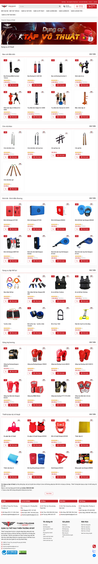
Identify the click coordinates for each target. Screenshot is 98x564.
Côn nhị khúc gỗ (8, 180)
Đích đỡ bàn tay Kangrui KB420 (84, 220)
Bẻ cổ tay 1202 (55, 324)
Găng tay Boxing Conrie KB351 (60, 364)
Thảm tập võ (79, 436)
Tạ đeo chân (7, 324)
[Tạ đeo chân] (13, 314)
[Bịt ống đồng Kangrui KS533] (37, 458)
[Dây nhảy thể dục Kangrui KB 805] (37, 282)
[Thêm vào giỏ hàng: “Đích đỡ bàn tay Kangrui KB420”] (77, 229)
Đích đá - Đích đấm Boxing (12, 198)
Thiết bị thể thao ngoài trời (67, 535)
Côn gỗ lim (78, 148)
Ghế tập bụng (65, 529)
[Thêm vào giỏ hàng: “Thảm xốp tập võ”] (6, 477)
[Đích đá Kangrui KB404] (61, 210)
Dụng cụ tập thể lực (9, 270)
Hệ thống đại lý (46, 527)
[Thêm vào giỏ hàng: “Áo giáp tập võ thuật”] (6, 445)
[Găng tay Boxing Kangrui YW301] (37, 354)
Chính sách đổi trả (47, 538)
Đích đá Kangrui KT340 (11, 220)
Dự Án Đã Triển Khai (83, 1)
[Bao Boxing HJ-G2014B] (37, 66)
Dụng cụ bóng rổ (64, 11)
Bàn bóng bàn (65, 531)
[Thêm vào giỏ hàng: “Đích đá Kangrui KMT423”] (6, 261)
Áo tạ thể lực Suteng (81, 292)
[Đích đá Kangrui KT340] (13, 210)
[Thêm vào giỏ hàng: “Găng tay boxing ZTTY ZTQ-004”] (53, 405)
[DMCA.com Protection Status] (23, 552)
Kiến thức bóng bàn (85, 524)
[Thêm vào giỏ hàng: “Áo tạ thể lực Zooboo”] (53, 301)
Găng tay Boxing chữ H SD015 (84, 364)
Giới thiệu (64, 1)
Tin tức (90, 1)
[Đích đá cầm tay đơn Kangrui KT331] (84, 242)
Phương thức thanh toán (47, 533)
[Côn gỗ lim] (84, 138)
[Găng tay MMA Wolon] (37, 386)
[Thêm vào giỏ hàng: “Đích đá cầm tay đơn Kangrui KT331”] (77, 261)
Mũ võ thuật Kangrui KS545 (59, 436)
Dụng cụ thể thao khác (9, 14)
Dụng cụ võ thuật (38, 11)
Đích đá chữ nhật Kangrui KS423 (35, 252)
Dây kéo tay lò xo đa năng (82, 324)
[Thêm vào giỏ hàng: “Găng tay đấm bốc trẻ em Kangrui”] (77, 405)
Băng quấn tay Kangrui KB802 (84, 468)
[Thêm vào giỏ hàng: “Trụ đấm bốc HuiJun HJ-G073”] (53, 116)
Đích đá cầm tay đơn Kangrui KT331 (83, 252)
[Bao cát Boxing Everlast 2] (61, 66)
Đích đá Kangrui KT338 (34, 220)
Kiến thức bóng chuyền (86, 533)
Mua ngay (14, 85)
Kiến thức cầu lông (85, 529)
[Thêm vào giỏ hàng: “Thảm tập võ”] (77, 445)
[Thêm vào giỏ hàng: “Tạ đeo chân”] (6, 333)
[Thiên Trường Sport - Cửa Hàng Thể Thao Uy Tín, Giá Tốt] (8, 6)
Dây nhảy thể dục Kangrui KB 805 (36, 293)
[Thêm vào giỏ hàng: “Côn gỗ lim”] (77, 157)
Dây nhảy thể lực (9, 292)
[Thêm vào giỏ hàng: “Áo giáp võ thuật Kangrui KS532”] (29, 445)
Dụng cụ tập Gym (26, 11)
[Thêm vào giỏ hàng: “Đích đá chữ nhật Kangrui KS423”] (29, 261)
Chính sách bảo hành (48, 536)
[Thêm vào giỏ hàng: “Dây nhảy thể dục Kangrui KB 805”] (29, 301)
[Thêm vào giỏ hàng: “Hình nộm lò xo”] (77, 85)
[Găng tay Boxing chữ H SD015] (84, 354)
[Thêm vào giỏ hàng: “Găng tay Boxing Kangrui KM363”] (6, 371)
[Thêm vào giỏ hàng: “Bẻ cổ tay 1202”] (53, 333)
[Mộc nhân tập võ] (84, 98)
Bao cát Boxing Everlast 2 (59, 76)
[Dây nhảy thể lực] (13, 282)
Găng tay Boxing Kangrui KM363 (11, 365)
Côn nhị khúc (7, 126)
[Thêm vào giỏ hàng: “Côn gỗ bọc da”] (53, 155)
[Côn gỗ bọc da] (61, 138)
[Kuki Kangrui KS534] (61, 458)
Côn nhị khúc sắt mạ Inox (35, 148)
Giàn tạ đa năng (66, 527)
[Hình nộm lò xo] (84, 66)
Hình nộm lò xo (79, 76)
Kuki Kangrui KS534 (57, 468)
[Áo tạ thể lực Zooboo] (61, 282)
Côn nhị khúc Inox (9, 148)
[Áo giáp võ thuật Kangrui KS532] (37, 426)
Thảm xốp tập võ (9, 468)
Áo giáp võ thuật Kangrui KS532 (37, 436)
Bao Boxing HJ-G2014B (34, 76)
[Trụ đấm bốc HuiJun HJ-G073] (61, 98)
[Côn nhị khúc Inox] (13, 138)
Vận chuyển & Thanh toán (72, 1)
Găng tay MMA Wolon (33, 396)
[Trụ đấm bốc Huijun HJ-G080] (37, 98)
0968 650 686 (6, 544)
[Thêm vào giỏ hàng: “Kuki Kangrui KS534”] (53, 477)
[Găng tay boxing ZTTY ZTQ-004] (61, 386)
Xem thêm (92, 54)
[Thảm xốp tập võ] (13, 458)
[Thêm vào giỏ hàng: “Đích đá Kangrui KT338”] (29, 229)
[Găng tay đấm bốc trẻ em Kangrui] (84, 386)
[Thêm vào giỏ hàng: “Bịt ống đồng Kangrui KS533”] (29, 477)
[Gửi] (59, 6)
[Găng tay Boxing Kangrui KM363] (13, 354)
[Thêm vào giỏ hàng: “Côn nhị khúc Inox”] (6, 157)
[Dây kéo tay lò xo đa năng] (84, 314)
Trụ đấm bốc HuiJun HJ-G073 (60, 108)
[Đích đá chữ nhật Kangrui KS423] (37, 242)
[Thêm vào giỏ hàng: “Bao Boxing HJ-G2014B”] (29, 85)
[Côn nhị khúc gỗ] (13, 170)
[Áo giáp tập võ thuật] (13, 426)
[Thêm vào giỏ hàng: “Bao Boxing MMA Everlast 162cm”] (6, 85)
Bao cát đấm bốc (8, 54)
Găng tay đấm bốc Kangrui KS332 (12, 397)
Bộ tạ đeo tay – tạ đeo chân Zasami (35, 324)
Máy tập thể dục (14, 11)
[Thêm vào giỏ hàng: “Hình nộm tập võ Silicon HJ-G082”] (6, 116)
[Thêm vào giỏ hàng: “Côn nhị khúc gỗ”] (6, 189)
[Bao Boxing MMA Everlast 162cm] (13, 66)
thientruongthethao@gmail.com (11, 546)
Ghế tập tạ (64, 524)
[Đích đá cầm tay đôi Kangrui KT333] (61, 242)
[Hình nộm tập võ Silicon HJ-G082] (13, 98)
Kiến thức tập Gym (85, 527)
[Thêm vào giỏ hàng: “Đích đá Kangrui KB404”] (53, 229)
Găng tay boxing (8, 342)
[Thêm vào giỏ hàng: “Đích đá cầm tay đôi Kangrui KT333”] (53, 261)
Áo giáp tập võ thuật (10, 436)
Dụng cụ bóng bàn (51, 11)
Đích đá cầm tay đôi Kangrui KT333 (59, 252)
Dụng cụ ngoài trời (76, 11)
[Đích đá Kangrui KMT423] (13, 242)
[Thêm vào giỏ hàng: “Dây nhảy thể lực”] (6, 301)
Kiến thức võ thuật (85, 531)
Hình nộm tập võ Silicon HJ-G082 (12, 108)
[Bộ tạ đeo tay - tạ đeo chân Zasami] (37, 314)
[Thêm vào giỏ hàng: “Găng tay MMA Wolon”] (29, 405)
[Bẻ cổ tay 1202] (61, 314)
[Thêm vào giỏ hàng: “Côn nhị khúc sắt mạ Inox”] (29, 157)
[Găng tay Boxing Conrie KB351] (61, 354)
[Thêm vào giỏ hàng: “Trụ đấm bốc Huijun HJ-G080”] (29, 116)
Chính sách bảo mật (48, 540)
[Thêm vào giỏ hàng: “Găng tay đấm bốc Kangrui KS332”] (6, 405)
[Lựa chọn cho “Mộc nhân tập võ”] (77, 116)
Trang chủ (3, 20)
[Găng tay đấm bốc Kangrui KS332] (13, 386)
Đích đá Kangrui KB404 (58, 220)
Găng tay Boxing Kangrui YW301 (37, 364)
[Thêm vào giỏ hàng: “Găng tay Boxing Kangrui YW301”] (29, 373)
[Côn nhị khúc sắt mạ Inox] (37, 138)
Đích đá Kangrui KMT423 (11, 252)
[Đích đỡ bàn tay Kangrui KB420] (84, 210)
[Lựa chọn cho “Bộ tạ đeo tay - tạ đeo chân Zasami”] (29, 333)
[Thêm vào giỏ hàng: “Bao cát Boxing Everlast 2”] (53, 85)
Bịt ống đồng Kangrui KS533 (36, 468)
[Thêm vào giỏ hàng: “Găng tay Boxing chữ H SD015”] (77, 373)
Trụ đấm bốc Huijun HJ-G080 (36, 108)
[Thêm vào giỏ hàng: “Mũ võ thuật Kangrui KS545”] (53, 445)
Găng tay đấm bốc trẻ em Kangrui (82, 397)
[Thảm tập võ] (84, 426)
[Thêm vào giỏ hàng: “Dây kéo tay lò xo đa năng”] (77, 333)
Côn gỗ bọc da (55, 148)
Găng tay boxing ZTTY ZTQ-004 (60, 396)
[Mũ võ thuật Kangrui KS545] (61, 426)
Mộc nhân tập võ (80, 108)
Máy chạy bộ (4, 11)
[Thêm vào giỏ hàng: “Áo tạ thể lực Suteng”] (77, 301)
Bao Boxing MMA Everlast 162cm (11, 77)
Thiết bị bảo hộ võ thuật (11, 414)
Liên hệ (95, 1)
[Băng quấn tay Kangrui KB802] (84, 458)
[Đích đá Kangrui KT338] (37, 210)
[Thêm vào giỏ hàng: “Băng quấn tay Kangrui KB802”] (77, 477)
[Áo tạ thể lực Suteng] (84, 282)
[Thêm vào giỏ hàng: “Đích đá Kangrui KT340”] (6, 229)
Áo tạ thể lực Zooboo (57, 292)
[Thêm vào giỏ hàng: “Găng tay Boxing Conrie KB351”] (53, 373)
